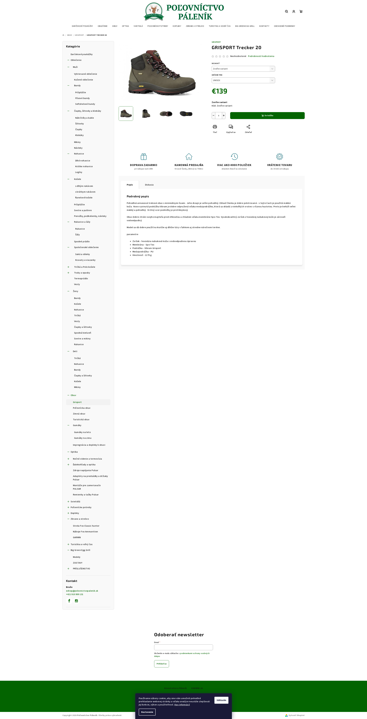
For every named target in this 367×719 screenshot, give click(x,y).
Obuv (73, 395)
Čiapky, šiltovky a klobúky (87, 111)
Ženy (75, 291)
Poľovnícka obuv (82, 408)
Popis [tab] (130, 184)
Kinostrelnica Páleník (175, 688)
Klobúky (79, 135)
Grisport (77, 402)
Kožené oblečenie (83, 79)
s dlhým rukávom (84, 186)
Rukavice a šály (82, 221)
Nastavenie (147, 712)
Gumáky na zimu (83, 438)
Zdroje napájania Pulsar (85, 470)
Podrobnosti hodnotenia (261, 56)
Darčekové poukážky (82, 54)
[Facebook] (69, 601)
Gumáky (77, 425)
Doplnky (75, 513)
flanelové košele (84, 197)
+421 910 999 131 (74, 594)
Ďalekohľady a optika (84, 464)
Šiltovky (79, 123)
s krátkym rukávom (85, 191)
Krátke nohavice (84, 166)
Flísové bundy (82, 98)
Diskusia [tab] (149, 184)
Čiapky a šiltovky (83, 327)
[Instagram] (76, 601)
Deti (75, 351)
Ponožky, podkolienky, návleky (90, 216)
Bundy (77, 85)
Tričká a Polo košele (84, 267)
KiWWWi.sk (197, 688)
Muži (75, 67)
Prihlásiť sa (162, 663)
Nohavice (79, 153)
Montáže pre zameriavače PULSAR (87, 487)
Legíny (78, 172)
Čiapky (78, 129)
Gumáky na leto (82, 432)
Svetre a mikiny (82, 338)
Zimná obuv (79, 413)
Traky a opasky (82, 272)
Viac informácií (182, 704)
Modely (76, 557)
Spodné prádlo (82, 241)
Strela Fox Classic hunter (86, 525)
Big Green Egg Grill (80, 550)
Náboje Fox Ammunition (85, 531)
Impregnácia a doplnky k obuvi (89, 445)
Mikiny (77, 142)
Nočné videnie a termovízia (87, 458)
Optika (74, 451)
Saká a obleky (82, 254)
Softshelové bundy (85, 104)
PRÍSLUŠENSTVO (81, 568)
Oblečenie (76, 60)
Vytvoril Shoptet (297, 715)
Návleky (78, 148)
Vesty (77, 284)
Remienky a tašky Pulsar (86, 494)
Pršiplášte (80, 92)
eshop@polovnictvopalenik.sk (82, 590)
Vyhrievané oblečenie (85, 74)
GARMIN (77, 537)
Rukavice (80, 228)
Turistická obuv (81, 419)
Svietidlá (75, 501)
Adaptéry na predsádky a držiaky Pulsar (90, 478)
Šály (77, 234)
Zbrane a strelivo (80, 519)
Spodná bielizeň (82, 332)
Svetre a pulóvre (83, 210)
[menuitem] (82, 26)
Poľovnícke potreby (81, 507)
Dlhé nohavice (82, 160)
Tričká (77, 315)
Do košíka (269, 115)
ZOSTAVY (77, 562)
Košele (77, 179)
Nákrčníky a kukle (84, 117)
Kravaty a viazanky (85, 260)
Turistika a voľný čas (82, 544)
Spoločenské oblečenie (86, 247)
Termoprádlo (81, 278)
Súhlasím (221, 700)
